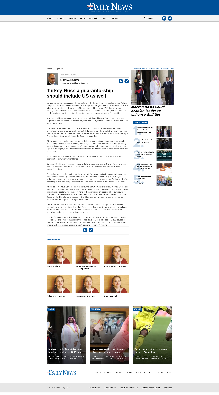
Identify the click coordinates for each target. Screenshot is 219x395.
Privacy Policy (94, 388)
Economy (61, 18)
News (49, 69)
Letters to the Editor (151, 388)
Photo (114, 18)
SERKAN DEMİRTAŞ (71, 80)
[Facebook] (164, 18)
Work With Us (110, 388)
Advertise (168, 388)
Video (160, 372)
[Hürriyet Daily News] (109, 7)
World (83, 18)
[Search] (145, 18)
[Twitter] (170, 18)
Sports (105, 18)
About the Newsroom (129, 388)
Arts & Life (94, 18)
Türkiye (50, 18)
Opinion (72, 18)
